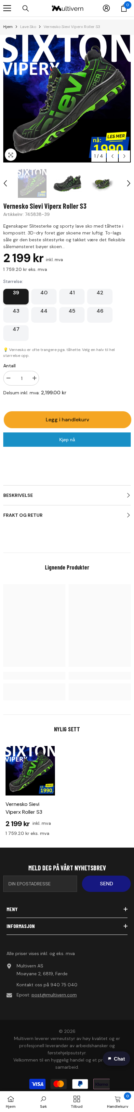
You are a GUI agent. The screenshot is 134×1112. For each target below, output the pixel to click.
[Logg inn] (106, 8)
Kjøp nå (67, 439)
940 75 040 (63, 985)
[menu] (7, 8)
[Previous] (112, 156)
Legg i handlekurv (68, 419)
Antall (9, 366)
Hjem (8, 26)
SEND (106, 883)
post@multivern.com (54, 995)
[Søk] (26, 8)
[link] (34, 676)
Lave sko (28, 26)
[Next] (124, 156)
